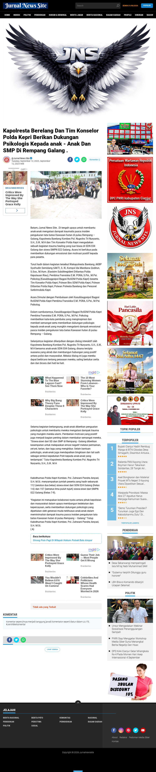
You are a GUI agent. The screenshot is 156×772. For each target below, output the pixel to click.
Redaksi (123, 737)
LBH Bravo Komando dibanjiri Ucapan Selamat (128, 584)
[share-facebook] (70, 159)
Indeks (16, 15)
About (115, 737)
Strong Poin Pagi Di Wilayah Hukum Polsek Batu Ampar (62, 540)
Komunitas (65, 717)
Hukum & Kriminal (58, 15)
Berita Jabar (76, 15)
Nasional (92, 717)
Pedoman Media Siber (139, 737)
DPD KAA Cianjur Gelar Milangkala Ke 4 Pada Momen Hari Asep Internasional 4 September (130, 654)
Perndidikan (66, 721)
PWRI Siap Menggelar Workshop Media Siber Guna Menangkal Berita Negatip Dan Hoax (129, 641)
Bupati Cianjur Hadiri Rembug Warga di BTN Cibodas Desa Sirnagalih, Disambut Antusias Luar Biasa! (134, 450)
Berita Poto (37, 717)
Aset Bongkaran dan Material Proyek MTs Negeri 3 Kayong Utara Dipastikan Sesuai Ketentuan (133, 480)
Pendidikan (39, 15)
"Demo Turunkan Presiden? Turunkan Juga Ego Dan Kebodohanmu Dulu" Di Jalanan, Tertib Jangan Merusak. (132, 511)
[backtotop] (78, 703)
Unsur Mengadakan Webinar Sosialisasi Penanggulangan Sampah (127, 629)
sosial (34, 725)
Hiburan (139, 15)
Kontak (115, 741)
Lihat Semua (52, 649)
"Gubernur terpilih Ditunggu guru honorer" (129, 574)
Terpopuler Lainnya (130, 523)
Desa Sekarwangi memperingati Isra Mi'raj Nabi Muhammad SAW (129, 565)
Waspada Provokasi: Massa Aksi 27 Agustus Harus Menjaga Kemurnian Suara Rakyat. (133, 496)
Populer (147, 6)
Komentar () (95, 159)
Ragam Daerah (113, 15)
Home (7, 15)
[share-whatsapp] (84, 159)
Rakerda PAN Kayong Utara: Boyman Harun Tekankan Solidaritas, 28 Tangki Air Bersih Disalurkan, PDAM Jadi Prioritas (134, 465)
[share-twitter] (77, 159)
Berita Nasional (95, 15)
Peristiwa (36, 721)
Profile (127, 15)
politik (27, 15)
